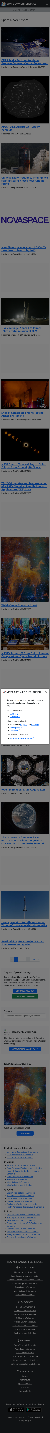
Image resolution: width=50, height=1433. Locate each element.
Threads (14, 730)
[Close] (46, 692)
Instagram (15, 727)
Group (34, 724)
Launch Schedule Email (21, 738)
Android (14, 716)
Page (22, 724)
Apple (13, 714)
